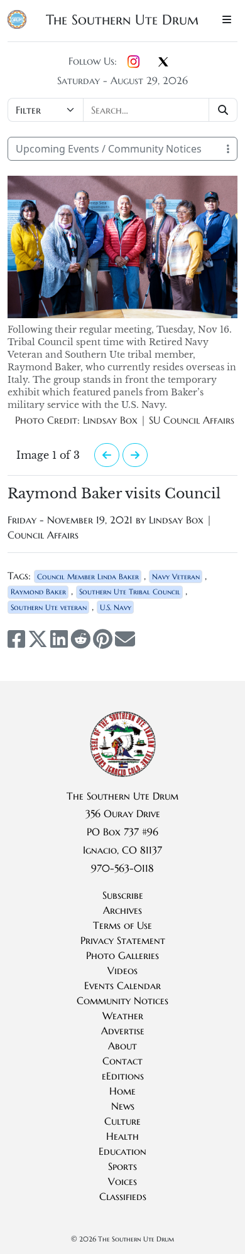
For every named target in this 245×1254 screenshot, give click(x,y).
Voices (122, 1181)
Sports (122, 1166)
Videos (122, 970)
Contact (122, 1060)
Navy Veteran (176, 576)
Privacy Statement (122, 940)
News (122, 1106)
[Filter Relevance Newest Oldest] (122, 110)
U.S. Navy (115, 607)
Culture (122, 1121)
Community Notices (122, 1000)
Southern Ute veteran (49, 607)
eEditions (123, 1075)
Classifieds (122, 1196)
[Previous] (106, 455)
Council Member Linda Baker (88, 576)
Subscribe (122, 895)
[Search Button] (223, 110)
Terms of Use (122, 925)
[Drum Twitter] (163, 63)
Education (122, 1151)
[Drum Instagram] (133, 62)
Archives (122, 910)
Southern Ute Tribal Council (129, 591)
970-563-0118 (122, 868)
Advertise (122, 1030)
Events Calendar (122, 985)
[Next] (135, 455)
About (122, 1045)
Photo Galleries (122, 955)
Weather (122, 1015)
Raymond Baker (38, 591)
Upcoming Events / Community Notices (109, 149)
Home (122, 1091)
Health (122, 1136)
